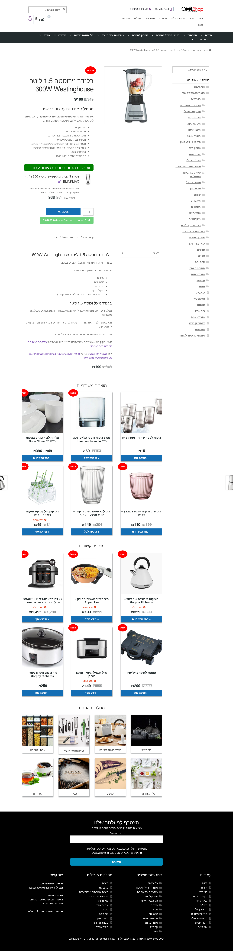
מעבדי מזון (194, 129)
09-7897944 (162, 9)
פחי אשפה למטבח (98, 896)
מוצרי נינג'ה (194, 136)
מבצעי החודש (101, 922)
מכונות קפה (194, 123)
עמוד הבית (202, 50)
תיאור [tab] (156, 253)
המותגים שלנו (197, 268)
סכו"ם (105, 909)
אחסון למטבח (140, 35)
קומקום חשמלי (192, 111)
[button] (88, 179)
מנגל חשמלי (193, 160)
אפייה (46, 35)
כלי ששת (103, 914)
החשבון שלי (201, 909)
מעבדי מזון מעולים (97, 354)
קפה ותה (200, 262)
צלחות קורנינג (197, 323)
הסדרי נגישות (200, 922)
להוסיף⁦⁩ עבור (62, 197)
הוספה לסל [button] (140, 458)
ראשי (200, 17)
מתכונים (200, 329)
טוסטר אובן (194, 213)
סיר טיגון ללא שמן (190, 142)
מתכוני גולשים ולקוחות (192, 335)
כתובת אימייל (116, 833)
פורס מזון (195, 188)
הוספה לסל (63, 211)
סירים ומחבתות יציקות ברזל (93, 892)
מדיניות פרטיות (199, 914)
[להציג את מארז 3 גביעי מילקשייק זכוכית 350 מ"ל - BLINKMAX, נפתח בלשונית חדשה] (59, 181)
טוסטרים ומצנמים (190, 105)
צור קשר (202, 927)
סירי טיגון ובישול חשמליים (191, 174)
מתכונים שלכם (178, 17)
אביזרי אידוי (102, 905)
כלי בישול (199, 87)
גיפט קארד (125, 17)
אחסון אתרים (91, 938)
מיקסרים (196, 200)
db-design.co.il (108, 938)
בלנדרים (80, 237)
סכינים (62, 35)
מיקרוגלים (195, 219)
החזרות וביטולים (198, 918)
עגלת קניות (150, 17)
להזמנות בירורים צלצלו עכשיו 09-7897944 (65, 220)
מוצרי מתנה (202, 39)
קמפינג (201, 280)
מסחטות (196, 207)
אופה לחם (195, 154)
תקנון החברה (200, 896)
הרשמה (116, 862)
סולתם (201, 305)
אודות (191, 17)
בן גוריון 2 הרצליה (139, 9)
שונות (197, 194)
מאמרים (163, 17)
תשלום (137, 17)
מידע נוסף (41, 531)
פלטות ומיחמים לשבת (188, 166)
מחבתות (192, 35)
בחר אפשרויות (41, 458)
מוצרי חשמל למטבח (167, 35)
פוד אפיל (200, 311)
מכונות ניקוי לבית (191, 225)
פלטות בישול (193, 182)
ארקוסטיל (199, 299)
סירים (208, 35)
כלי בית (200, 292)
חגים (200, 24)
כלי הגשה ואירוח (83, 35)
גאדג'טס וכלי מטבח (112, 35)
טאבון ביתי (194, 148)
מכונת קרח (194, 117)
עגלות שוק (102, 900)
